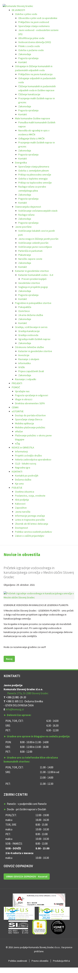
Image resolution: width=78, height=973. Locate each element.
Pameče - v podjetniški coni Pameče (27, 804)
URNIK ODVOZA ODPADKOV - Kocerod (26, 876)
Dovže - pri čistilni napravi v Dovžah (26, 809)
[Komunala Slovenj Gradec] (18, 5)
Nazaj (9, 659)
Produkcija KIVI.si (61, 960)
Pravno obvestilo (40, 960)
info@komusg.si (15, 709)
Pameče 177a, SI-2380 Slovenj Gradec (27, 693)
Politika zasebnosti (17, 960)
